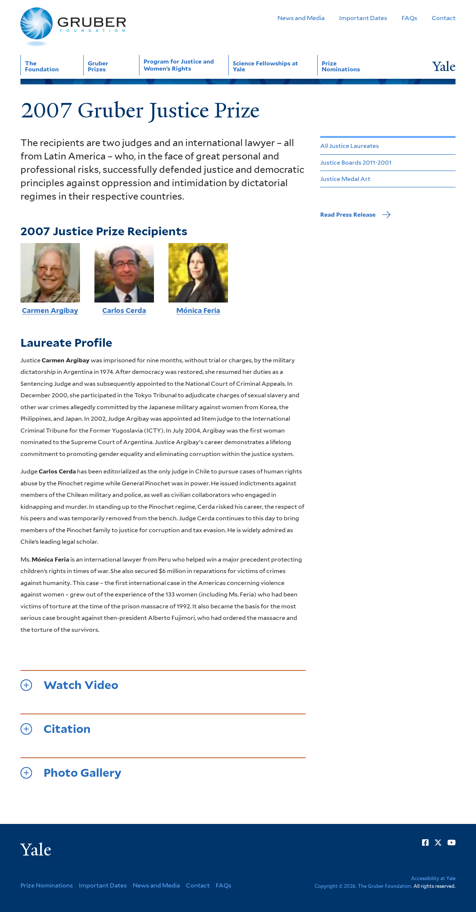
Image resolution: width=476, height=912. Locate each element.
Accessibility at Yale (433, 878)
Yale (35, 850)
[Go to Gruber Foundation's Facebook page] (425, 842)
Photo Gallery (83, 773)
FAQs (409, 18)
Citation (67, 729)
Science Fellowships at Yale (265, 66)
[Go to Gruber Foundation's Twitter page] (438, 842)
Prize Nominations (341, 66)
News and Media (301, 18)
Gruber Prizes (98, 66)
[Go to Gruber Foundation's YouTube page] (451, 842)
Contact (444, 18)
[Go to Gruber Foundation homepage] (73, 26)
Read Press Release (348, 214)
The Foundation (42, 66)
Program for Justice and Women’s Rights (179, 65)
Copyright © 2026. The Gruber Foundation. (363, 886)
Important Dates (363, 18)
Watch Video (81, 685)
